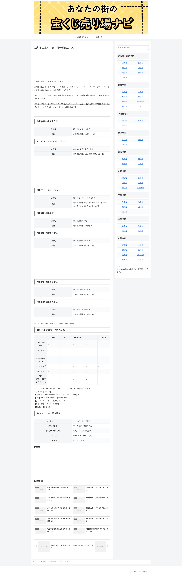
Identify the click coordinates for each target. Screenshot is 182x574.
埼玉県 (124, 106)
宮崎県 (140, 250)
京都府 (124, 183)
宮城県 (124, 77)
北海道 (38, 447)
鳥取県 (124, 202)
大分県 (140, 245)
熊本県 (124, 260)
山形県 (140, 68)
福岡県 (124, 245)
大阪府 (124, 188)
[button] (146, 47)
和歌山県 (140, 188)
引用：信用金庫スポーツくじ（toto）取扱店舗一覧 (55, 323)
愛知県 (140, 159)
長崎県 (124, 255)
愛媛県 (140, 226)
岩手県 (124, 73)
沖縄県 (140, 260)
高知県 (140, 231)
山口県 (140, 207)
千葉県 (140, 92)
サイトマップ (122, 266)
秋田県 (140, 63)
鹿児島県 (140, 255)
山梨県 (124, 125)
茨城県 (124, 92)
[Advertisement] (72, 64)
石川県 (124, 145)
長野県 (140, 121)
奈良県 (140, 183)
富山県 (124, 140)
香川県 (124, 231)
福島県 (140, 73)
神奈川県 (140, 101)
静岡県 (124, 164)
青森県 (124, 68)
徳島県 (124, 226)
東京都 (140, 97)
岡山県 (124, 212)
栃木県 (124, 97)
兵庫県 (140, 178)
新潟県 (124, 121)
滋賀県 (124, 178)
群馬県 (124, 101)
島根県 (124, 207)
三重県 (140, 164)
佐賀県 (124, 250)
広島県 (140, 202)
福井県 (140, 140)
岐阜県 (124, 159)
